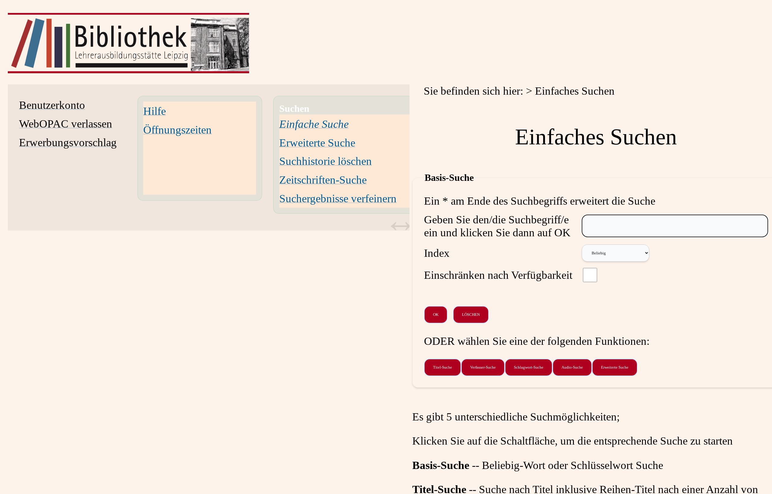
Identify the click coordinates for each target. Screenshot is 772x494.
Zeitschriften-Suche (323, 180)
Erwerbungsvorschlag (68, 142)
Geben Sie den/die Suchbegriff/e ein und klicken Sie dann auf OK (497, 226)
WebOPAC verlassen (65, 124)
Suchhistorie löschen (325, 161)
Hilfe (154, 111)
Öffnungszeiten (177, 130)
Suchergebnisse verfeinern (338, 198)
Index (437, 253)
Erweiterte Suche (317, 143)
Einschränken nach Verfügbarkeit (498, 275)
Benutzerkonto (52, 105)
